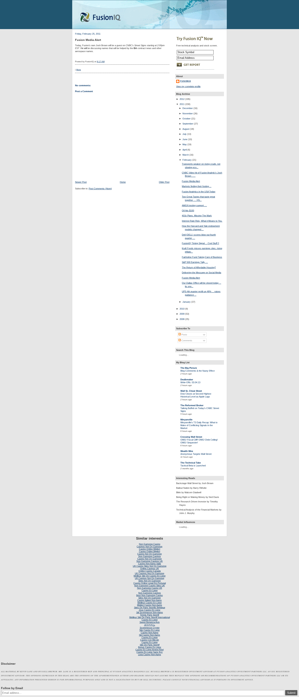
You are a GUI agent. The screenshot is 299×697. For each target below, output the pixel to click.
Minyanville (186, 419)
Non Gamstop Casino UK (149, 588)
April (184, 149)
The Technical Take (190, 462)
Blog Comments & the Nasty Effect (197, 371)
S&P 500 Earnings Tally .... (195, 262)
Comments (186, 340)
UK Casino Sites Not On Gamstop (149, 566)
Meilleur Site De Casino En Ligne (150, 576)
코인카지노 (149, 625)
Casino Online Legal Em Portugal (149, 583)
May (184, 144)
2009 (182, 314)
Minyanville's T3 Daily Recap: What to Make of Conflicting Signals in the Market (198, 425)
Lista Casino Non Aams (149, 654)
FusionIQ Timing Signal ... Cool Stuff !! (200, 243)
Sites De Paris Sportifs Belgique (149, 607)
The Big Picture (188, 368)
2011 (182, 104)
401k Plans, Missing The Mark (197, 215)
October (186, 118)
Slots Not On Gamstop (149, 580)
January (186, 302)
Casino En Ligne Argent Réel (149, 649)
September (187, 123)
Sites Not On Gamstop (149, 598)
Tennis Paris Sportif (149, 615)
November (187, 113)
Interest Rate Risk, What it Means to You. (202, 221)
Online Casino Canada (150, 571)
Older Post (164, 182)
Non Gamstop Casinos (149, 556)
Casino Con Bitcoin (149, 640)
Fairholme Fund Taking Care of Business (202, 257)
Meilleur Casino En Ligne (149, 602)
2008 (182, 319)
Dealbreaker (186, 379)
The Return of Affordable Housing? (199, 267)
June (184, 139)
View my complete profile (188, 86)
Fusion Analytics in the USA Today (198, 191)
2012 (182, 99)
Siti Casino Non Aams (149, 635)
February (187, 160)
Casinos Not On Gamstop (149, 546)
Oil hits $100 (188, 210)
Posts (184, 334)
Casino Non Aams (149, 632)
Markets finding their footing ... (196, 186)
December (187, 108)
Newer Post (81, 182)
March (185, 155)
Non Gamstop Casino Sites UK (149, 585)
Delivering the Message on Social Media (201, 272)
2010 (182, 309)
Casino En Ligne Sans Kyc (149, 652)
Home (123, 182)
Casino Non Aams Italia (149, 563)
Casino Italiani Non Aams (149, 600)
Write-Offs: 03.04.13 (190, 382)
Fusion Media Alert (88, 39)
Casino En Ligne (150, 590)
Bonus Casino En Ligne (149, 647)
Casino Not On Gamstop (149, 554)
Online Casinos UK (149, 568)
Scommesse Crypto (149, 627)
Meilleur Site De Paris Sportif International (149, 617)
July (184, 134)
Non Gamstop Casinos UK (149, 561)
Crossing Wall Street (191, 437)
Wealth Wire (186, 451)
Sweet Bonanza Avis (150, 622)
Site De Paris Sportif (149, 645)
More (78, 70)
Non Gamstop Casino (149, 544)
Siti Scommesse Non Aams (149, 612)
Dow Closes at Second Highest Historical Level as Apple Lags (195, 395)
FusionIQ (185, 81)
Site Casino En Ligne (149, 630)
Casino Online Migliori (149, 549)
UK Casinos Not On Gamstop (149, 573)
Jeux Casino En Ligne (149, 610)
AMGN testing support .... (194, 205)
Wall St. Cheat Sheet (191, 391)
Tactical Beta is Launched (193, 465)
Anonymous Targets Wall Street (196, 454)
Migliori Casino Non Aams (149, 605)
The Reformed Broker (191, 405)
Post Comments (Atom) (100, 188)
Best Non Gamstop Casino (149, 595)
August (185, 129)
